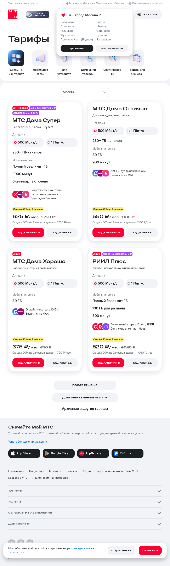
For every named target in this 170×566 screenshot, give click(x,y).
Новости (72, 471)
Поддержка (36, 471)
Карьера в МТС (18, 478)
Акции (87, 471)
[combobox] (85, 92)
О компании (16, 471)
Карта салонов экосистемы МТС (117, 471)
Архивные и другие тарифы (85, 408)
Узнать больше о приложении (27, 442)
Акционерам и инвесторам (50, 478)
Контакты (55, 471)
